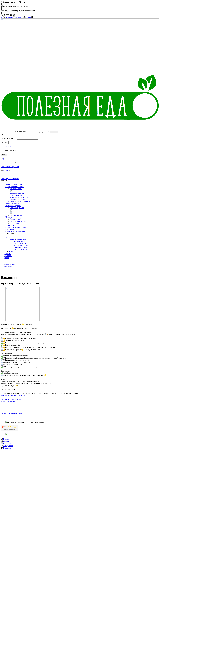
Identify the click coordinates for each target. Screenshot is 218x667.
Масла (6, 237)
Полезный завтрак (12, 204)
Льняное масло (16, 189)
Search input (21, 132)
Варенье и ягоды (16, 215)
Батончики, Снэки (17, 208)
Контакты (8, 266)
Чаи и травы (15, 223)
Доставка (8, 256)
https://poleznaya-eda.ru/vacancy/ (13, 395)
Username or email (8, 138)
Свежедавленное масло (14, 187)
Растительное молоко (18, 221)
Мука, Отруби (10, 225)
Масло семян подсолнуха (20, 197)
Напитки (8, 217)
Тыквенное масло (17, 193)
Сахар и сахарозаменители (15, 227)
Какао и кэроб (15, 219)
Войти (4, 155)
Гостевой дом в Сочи (13, 185)
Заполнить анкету (8, 401)
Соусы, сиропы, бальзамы (15, 231)
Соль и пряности (12, 229)
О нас (6, 258)
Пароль (4, 142)
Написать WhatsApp (8, 270)
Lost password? (6, 147)
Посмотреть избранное (10, 167)
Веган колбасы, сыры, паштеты (17, 202)
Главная (4, 272)
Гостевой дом (9, 264)
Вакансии (13, 262)
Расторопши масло (17, 199)
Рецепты (7, 254)
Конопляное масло (17, 195)
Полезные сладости (13, 206)
